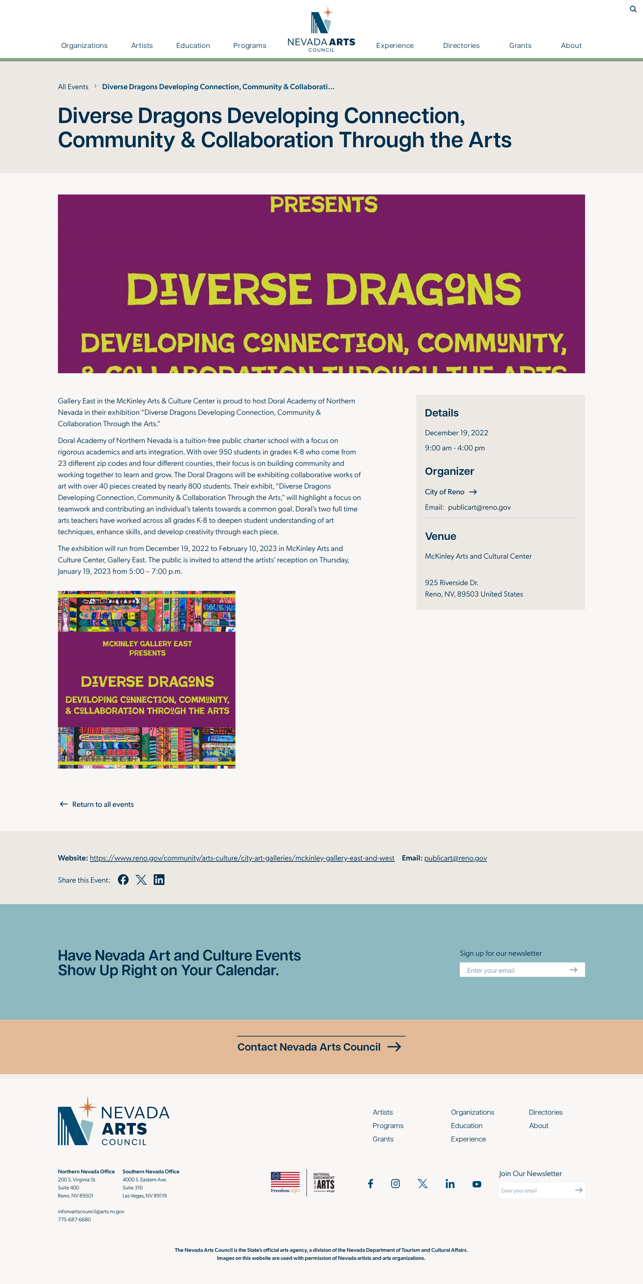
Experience (395, 45)
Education (193, 45)
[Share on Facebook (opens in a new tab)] (123, 879)
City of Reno (452, 491)
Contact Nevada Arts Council (309, 1046)
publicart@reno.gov (479, 506)
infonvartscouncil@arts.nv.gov (91, 1211)
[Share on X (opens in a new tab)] (141, 879)
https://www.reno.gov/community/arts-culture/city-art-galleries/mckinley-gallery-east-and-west (242, 857)
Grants (520, 45)
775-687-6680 (74, 1219)
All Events (73, 86)
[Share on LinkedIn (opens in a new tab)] (159, 879)
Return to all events (103, 803)
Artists (142, 45)
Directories (461, 45)
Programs (249, 45)
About (571, 45)
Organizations (84, 45)
